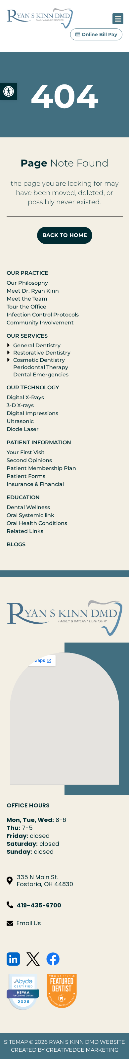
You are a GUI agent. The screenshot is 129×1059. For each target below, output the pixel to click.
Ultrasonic (20, 421)
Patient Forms (26, 476)
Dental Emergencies (40, 374)
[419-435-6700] (10, 904)
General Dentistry (37, 345)
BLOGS (16, 544)
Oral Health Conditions (37, 523)
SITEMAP (16, 1042)
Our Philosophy (27, 283)
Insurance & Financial (35, 484)
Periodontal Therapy (40, 367)
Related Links (25, 531)
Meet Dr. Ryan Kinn (33, 291)
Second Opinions (29, 460)
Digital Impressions (32, 413)
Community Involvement (40, 322)
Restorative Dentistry (41, 353)
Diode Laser (23, 429)
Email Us (29, 923)
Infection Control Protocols (43, 315)
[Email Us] (10, 923)
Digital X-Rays (25, 397)
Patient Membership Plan (41, 468)
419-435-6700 (39, 905)
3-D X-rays (20, 405)
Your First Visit (26, 452)
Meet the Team (27, 299)
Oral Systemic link (30, 515)
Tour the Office (26, 307)
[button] (8, 91)
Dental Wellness (28, 507)
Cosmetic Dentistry (39, 360)
